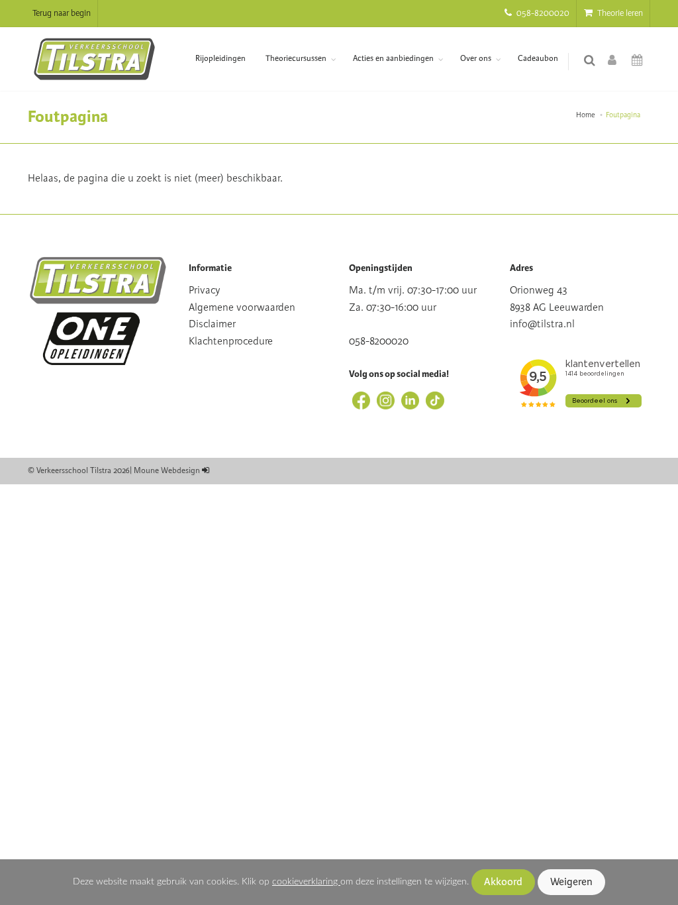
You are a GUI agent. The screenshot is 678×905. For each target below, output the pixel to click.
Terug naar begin (61, 13)
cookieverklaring (306, 881)
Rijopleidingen (220, 59)
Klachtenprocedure (231, 341)
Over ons (475, 59)
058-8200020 (541, 13)
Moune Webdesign (167, 471)
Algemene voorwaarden (242, 307)
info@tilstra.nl (542, 324)
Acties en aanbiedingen (393, 59)
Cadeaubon (538, 59)
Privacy (204, 290)
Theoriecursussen (296, 59)
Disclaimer (212, 324)
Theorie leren (619, 13)
